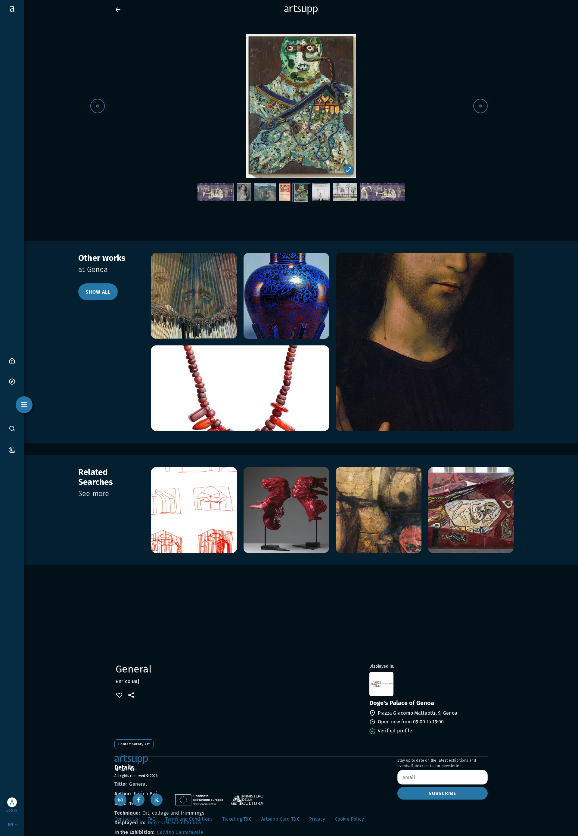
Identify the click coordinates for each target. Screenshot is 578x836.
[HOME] (12, 360)
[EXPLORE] (12, 381)
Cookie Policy (349, 819)
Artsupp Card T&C (280, 819)
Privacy (317, 819)
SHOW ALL (97, 292)
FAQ (152, 819)
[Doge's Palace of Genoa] (427, 684)
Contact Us (126, 819)
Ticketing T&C (237, 819)
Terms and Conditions (189, 819)
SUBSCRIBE (442, 793)
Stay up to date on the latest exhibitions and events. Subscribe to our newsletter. (436, 763)
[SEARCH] (12, 428)
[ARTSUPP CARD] (12, 449)
